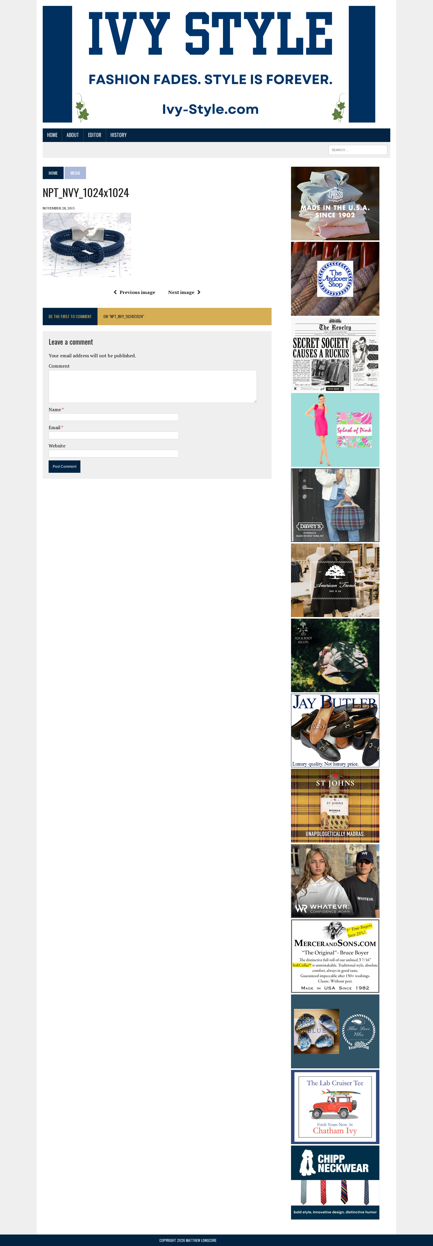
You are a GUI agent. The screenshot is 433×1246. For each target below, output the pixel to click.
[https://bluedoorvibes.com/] (335, 1064)
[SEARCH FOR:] (357, 149)
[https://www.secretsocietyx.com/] (335, 387)
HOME (52, 134)
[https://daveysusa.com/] (335, 538)
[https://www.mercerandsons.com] (335, 989)
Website (57, 445)
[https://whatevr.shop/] (335, 913)
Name (55, 409)
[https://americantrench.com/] (335, 613)
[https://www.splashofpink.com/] (335, 463)
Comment (59, 366)
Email (55, 427)
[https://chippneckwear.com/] (335, 1215)
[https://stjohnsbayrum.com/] (335, 838)
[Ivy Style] (209, 64)
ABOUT (73, 134)
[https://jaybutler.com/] (335, 763)
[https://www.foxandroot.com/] (335, 688)
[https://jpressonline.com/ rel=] (335, 236)
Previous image (137, 292)
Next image (181, 292)
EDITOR (94, 134)
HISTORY (118, 134)
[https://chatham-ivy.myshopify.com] (335, 1140)
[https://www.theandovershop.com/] (335, 311)
